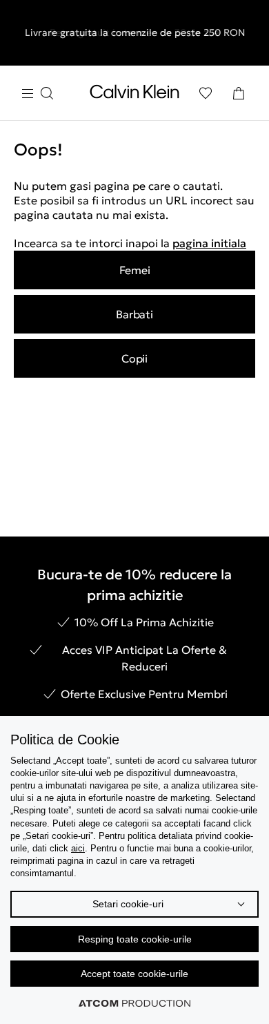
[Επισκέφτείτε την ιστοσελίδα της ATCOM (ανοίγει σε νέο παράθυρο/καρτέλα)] (134, 1003)
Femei (134, 270)
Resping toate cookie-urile (135, 939)
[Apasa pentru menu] (37, 93)
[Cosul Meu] (238, 93)
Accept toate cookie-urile (134, 973)
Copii (134, 358)
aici (78, 848)
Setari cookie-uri (127, 903)
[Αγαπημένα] (205, 93)
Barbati (134, 314)
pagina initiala (209, 243)
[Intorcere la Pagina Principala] (134, 95)
